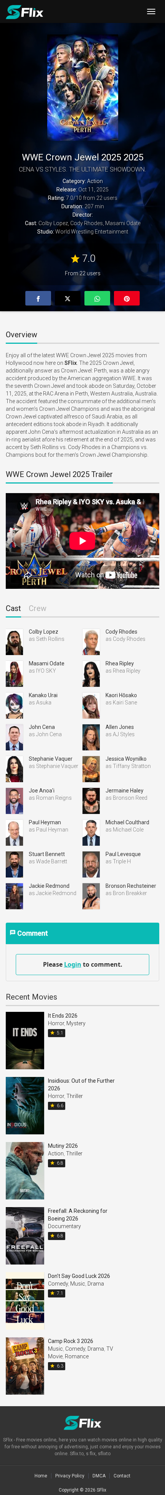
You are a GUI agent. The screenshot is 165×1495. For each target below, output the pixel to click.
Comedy (58, 1284)
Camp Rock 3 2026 (70, 1341)
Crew (37, 608)
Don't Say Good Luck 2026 (79, 1276)
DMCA (99, 1476)
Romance (77, 1356)
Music (77, 1284)
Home (41, 1476)
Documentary (64, 1226)
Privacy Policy (69, 1476)
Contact (122, 1476)
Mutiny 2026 (63, 1146)
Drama (95, 1284)
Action (95, 181)
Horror (56, 1023)
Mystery (76, 1023)
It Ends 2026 (63, 1016)
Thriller (74, 1096)
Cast (13, 608)
